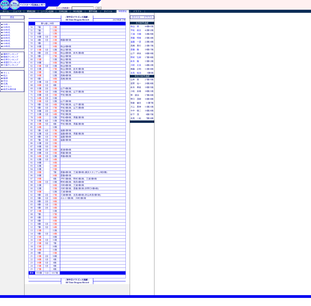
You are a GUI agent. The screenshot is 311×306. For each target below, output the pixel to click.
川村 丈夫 (136, 65)
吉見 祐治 (136, 73)
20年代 (7, 46)
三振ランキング (11, 65)
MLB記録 (77, 11)
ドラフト (137, 11)
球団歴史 (122, 11)
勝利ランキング (11, 54)
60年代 (7, 30)
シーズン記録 (47, 11)
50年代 (7, 27)
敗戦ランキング (11, 57)
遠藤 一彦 (136, 42)
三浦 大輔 (136, 34)
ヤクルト (8, 86)
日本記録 (63, 11)
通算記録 (31, 11)
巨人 (6, 75)
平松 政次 (136, 30)
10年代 (7, 43)
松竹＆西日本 (10, 89)
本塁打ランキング (12, 62)
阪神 (6, 78)
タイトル (108, 11)
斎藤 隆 (135, 49)
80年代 (7, 35)
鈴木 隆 (135, 61)
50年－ (7, 24)
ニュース (17, 11)
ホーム (6, 11)
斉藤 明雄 (136, 38)
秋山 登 (135, 26)
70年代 (7, 32)
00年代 (7, 41)
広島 (6, 83)
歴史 (12, 17)
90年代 (7, 38)
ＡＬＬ (7, 72)
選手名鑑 (93, 11)
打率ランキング (11, 59)
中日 (6, 81)
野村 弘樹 (136, 57)
